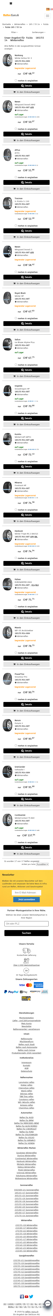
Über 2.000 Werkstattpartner (26, 965)
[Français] (51, 9)
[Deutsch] (48, 9)
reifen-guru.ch (31, 1312)
